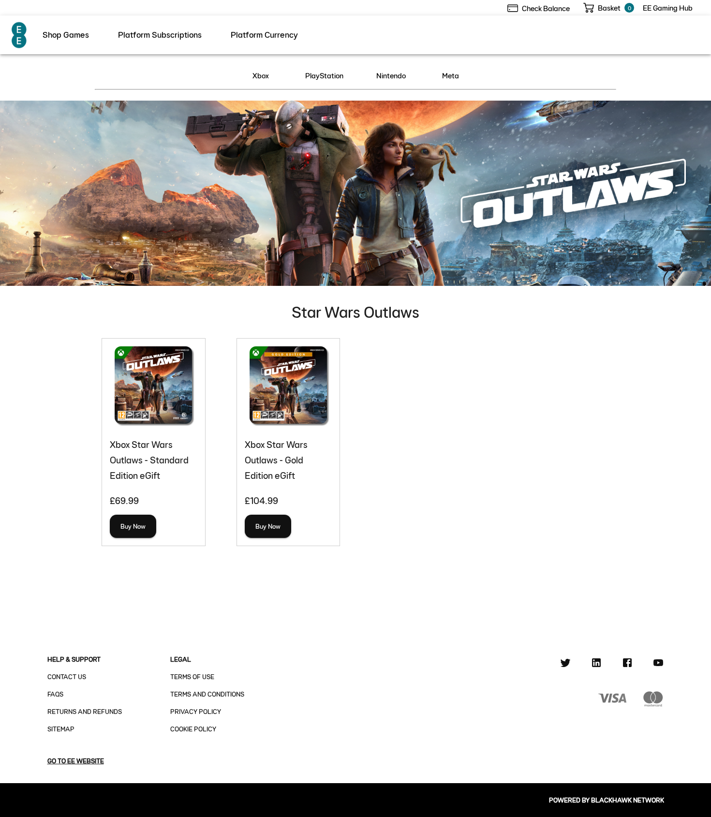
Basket (609, 7)
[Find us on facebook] (627, 664)
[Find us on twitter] (565, 664)
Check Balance (546, 8)
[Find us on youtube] (658, 664)
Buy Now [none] (133, 526)
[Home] (20, 34)
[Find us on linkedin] (596, 664)
